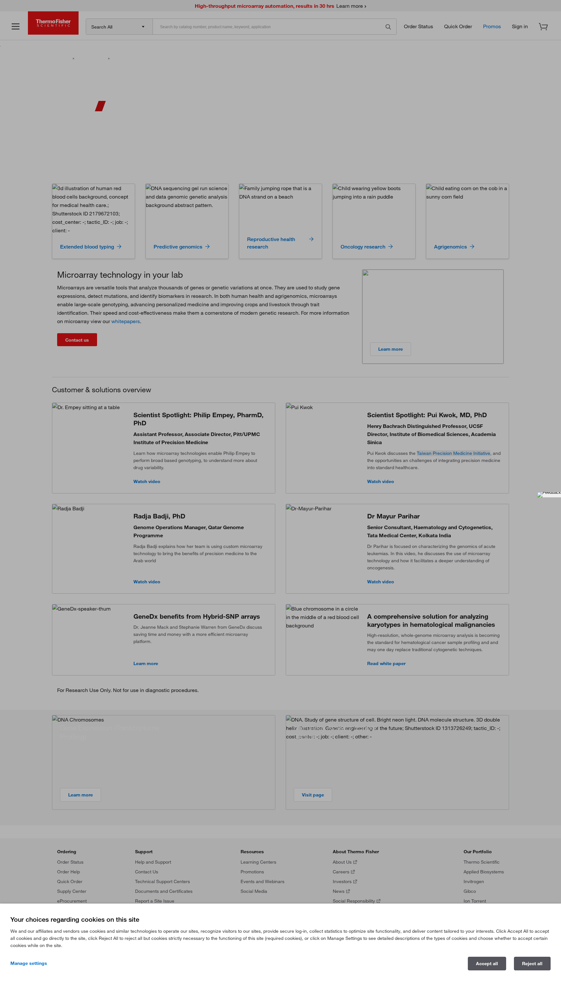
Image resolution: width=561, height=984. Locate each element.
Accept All (487, 963)
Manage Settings (28, 963)
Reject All (532, 963)
